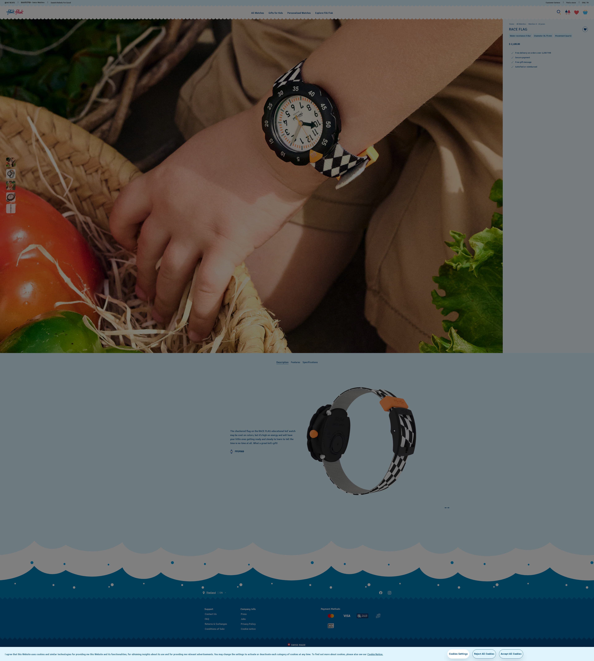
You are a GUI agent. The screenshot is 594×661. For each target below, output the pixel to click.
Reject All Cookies (484, 653)
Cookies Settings (458, 653)
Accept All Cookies (511, 653)
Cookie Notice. (375, 654)
